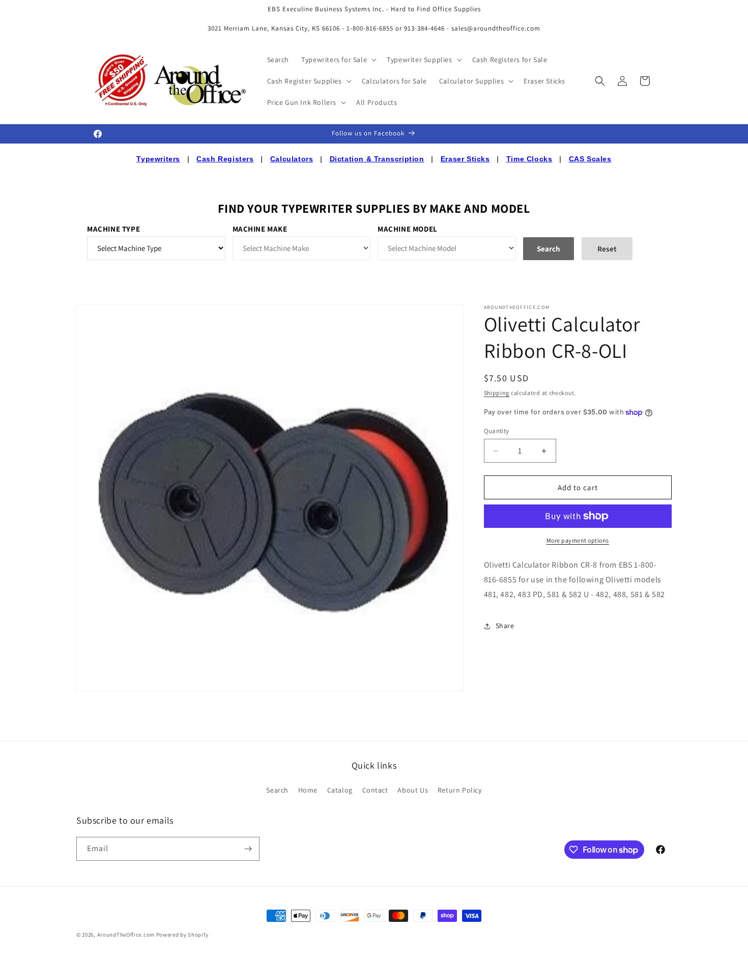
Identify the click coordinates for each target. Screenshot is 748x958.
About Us (412, 790)
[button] (338, 59)
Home (308, 790)
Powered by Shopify (182, 934)
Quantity (496, 431)
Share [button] (505, 625)
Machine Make (260, 229)
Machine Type (113, 229)
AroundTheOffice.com (126, 934)
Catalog (340, 790)
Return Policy (460, 790)
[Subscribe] (248, 849)
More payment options (577, 540)
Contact (375, 790)
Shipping (497, 393)
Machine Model (408, 229)
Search (277, 790)
